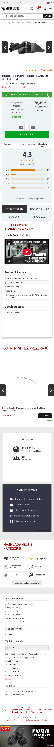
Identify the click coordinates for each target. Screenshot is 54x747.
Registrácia (17, 2)
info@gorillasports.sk (14, 695)
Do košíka (45, 416)
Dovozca (7, 144)
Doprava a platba (27, 144)
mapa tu (8, 679)
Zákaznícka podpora (42, 145)
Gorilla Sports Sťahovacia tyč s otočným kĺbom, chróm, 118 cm (24, 409)
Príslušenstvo (36, 712)
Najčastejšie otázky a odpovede (19, 604)
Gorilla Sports (8, 23)
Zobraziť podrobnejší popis (14, 87)
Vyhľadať (47, 16)
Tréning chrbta (41, 23)
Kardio (22, 710)
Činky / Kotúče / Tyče (43, 710)
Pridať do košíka (27, 134)
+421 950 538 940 (12, 691)
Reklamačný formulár (14, 611)
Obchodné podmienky (14, 618)
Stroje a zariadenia (24, 23)
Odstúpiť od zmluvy (13, 608)
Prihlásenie (5, 2)
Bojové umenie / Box (21, 712)
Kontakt (8, 634)
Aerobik (29, 710)
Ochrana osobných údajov (16, 622)
